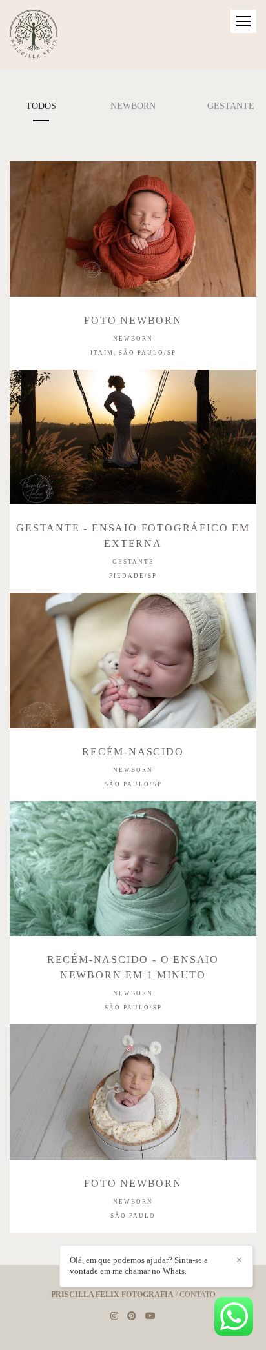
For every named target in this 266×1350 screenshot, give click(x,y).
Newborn (133, 106)
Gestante (230, 106)
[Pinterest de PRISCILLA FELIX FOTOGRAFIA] (131, 1316)
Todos (41, 106)
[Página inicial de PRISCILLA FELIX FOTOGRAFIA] (33, 34)
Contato (197, 1294)
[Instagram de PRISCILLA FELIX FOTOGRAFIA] (114, 1316)
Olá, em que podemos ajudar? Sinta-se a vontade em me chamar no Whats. (139, 1265)
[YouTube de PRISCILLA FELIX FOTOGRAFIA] (150, 1316)
